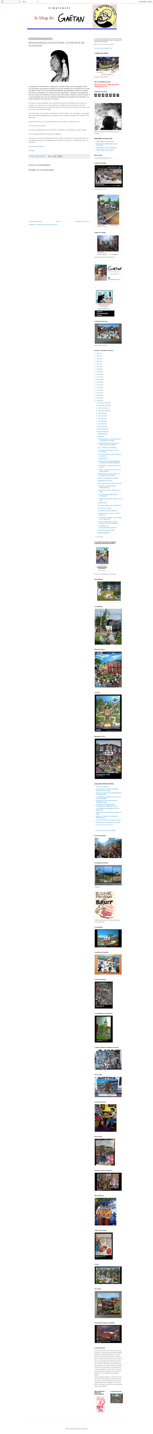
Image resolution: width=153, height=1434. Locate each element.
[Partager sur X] (57, 156)
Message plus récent (35, 221)
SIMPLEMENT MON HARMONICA (106, 148)
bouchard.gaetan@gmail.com (103, 48)
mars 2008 (101, 426)
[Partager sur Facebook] (59, 156)
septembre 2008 (103, 411)
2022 (98, 364)
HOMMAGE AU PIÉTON (105, 481)
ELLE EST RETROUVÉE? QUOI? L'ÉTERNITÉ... (108, 495)
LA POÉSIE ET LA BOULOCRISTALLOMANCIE (107, 526)
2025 (98, 356)
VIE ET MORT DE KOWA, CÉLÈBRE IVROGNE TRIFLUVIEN (107, 789)
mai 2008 (101, 421)
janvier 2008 (102, 431)
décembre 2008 (103, 403)
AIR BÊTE (101, 436)
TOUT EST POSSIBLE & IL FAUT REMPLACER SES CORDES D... (109, 522)
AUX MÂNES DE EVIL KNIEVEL (107, 511)
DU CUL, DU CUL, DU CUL (104, 825)
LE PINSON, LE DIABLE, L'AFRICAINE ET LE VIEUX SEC (109, 518)
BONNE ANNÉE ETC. (104, 533)
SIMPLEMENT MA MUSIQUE (105, 150)
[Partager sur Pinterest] (61, 156)
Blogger (85, 1429)
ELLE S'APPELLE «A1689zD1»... (108, 447)
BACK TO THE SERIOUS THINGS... (108, 478)
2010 (98, 395)
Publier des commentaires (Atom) (47, 224)
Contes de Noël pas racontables (106, 830)
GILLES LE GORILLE (102, 787)
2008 (98, 400)
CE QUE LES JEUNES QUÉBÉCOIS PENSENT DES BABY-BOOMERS (109, 462)
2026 (98, 353)
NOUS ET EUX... (103, 503)
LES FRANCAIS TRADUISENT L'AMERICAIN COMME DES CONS (106, 805)
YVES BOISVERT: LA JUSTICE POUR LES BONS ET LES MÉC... (109, 440)
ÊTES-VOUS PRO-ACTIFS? (106, 530)
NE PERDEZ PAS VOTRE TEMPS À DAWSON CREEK (107, 801)
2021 (98, 366)
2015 (98, 382)
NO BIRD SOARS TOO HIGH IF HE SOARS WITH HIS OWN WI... (108, 444)
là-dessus (41, 146)
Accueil (58, 221)
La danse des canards (104, 508)
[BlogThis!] (55, 156)
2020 (98, 369)
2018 (98, 374)
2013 (98, 387)
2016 (98, 379)
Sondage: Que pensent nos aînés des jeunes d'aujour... (109, 470)
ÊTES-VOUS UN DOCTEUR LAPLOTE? (110, 483)
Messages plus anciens (82, 221)
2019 (98, 372)
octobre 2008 (102, 408)
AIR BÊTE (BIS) (102, 434)
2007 (98, 537)
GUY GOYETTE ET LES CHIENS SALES (108, 820)
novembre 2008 (103, 405)
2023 (98, 361)
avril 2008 (101, 424)
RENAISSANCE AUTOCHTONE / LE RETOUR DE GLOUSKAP (109, 474)
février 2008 (102, 429)
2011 (98, 393)
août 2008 (101, 413)
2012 (98, 390)
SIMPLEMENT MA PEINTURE (105, 141)
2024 (98, 359)
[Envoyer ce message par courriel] (53, 156)
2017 (98, 377)
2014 (98, 385)
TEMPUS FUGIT (103, 458)
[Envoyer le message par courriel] (49, 156)
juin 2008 (101, 418)
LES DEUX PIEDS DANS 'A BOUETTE (109, 505)
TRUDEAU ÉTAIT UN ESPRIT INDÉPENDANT (107, 486)
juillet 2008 (101, 416)
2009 (98, 398)
